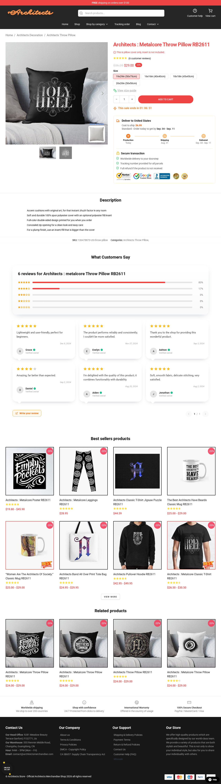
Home (9, 35)
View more (110, 597)
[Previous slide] (11, 93)
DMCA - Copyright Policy (73, 749)
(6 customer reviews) (139, 58)
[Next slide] (102, 93)
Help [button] (215, 779)
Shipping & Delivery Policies (128, 735)
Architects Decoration (30, 35)
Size (115, 70)
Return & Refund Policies (127, 744)
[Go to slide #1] (47, 153)
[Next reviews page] (205, 414)
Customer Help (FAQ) (125, 754)
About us (65, 735)
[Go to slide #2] (65, 153)
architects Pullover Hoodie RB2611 (134, 574)
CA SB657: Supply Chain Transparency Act (82, 754)
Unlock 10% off (7, 769)
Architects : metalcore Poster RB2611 (28, 500)
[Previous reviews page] (189, 414)
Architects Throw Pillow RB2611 (132, 672)
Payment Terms (122, 739)
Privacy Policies (68, 744)
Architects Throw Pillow (61, 35)
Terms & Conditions (70, 739)
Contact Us (120, 749)
